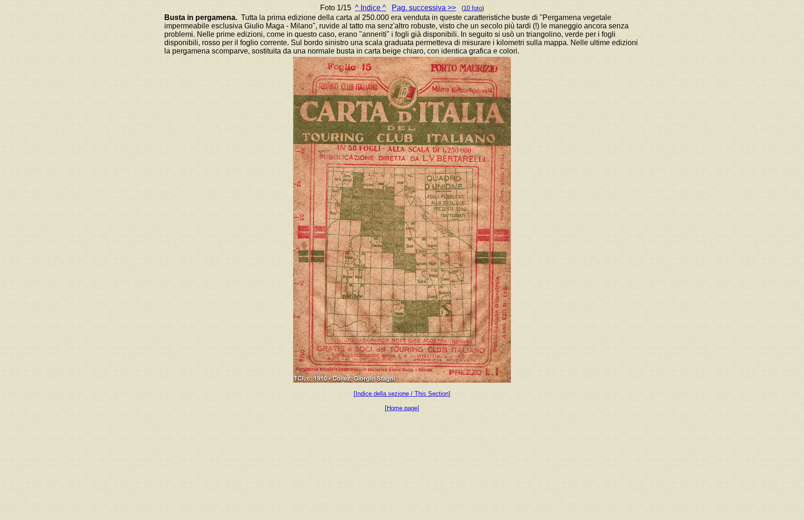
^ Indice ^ (370, 8)
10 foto (472, 8)
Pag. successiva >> (424, 8)
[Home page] (402, 408)
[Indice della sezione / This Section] (402, 393)
